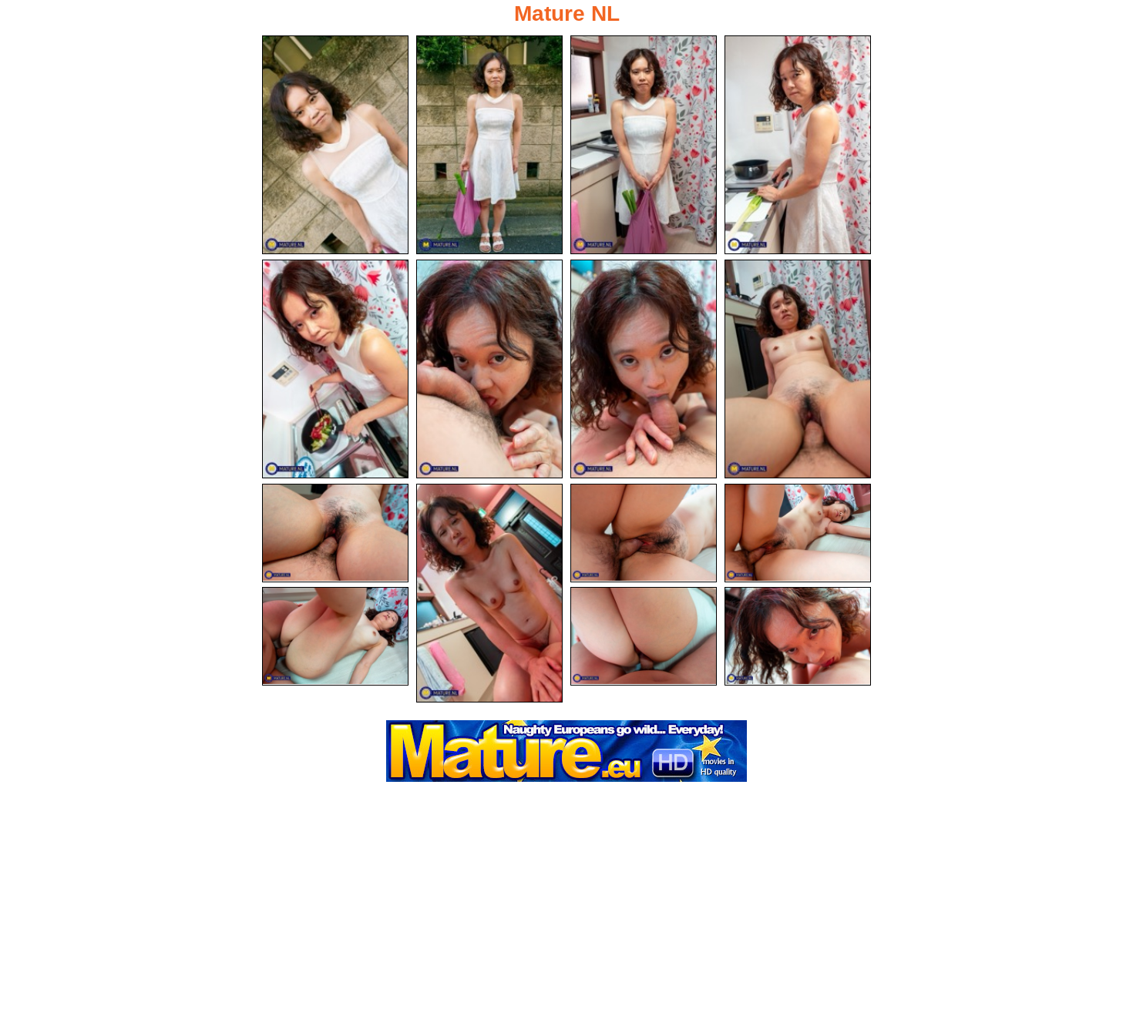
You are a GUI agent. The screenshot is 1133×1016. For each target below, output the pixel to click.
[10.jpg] (489, 593)
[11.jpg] (643, 533)
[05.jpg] (335, 369)
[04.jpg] (798, 144)
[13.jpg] (335, 636)
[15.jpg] (798, 636)
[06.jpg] (489, 369)
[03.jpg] (643, 144)
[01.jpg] (335, 144)
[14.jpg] (643, 636)
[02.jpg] (489, 144)
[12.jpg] (798, 533)
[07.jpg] (643, 369)
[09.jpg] (335, 533)
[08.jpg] (798, 369)
